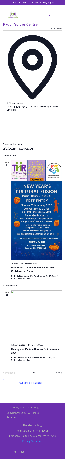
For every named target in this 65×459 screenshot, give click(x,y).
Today (32, 372)
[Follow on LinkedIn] (44, 452)
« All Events (56, 28)
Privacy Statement (32, 441)
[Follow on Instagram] (30, 452)
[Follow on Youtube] (37, 452)
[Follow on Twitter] (15, 452)
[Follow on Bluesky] (23, 452)
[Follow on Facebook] (8, 452)
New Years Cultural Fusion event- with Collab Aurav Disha (33, 269)
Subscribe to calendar (31, 382)
